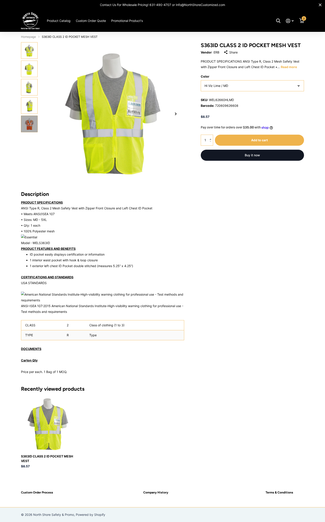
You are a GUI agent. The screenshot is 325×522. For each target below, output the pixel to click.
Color (205, 76)
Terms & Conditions (279, 492)
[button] (176, 113)
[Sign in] (290, 21)
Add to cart (259, 140)
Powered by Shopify (90, 514)
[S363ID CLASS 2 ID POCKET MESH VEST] (48, 424)
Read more (289, 67)
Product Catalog (59, 21)
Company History (155, 492)
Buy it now (252, 155)
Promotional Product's (127, 21)
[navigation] (29, 50)
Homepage (28, 36)
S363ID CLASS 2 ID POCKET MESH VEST (47, 458)
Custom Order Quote (91, 21)
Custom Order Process (37, 492)
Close (320, 5)
